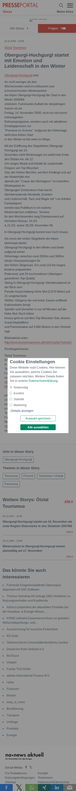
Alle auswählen (38, 427)
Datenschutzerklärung (43, 380)
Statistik (19, 399)
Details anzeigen (22, 410)
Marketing (20, 405)
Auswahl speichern (38, 418)
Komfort (19, 393)
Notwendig (21, 387)
